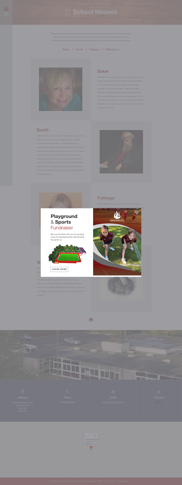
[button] (136, 212)
